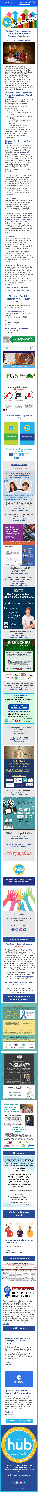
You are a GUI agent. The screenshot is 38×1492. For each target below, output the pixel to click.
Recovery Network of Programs (16, 328)
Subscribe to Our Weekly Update (19, 1421)
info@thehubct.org (24, 856)
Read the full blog (13, 288)
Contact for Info (19, 520)
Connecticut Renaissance (14, 311)
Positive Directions (12, 321)
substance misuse (22, 153)
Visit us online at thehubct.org (19, 1475)
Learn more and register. (19, 510)
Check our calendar (11, 918)
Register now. (19, 733)
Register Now (18, 985)
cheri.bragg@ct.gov (25, 977)
